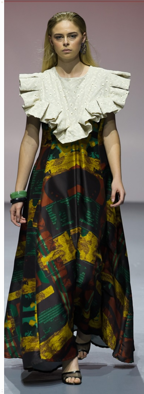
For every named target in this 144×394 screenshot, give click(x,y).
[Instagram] (2, 392)
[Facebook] (2, 389)
